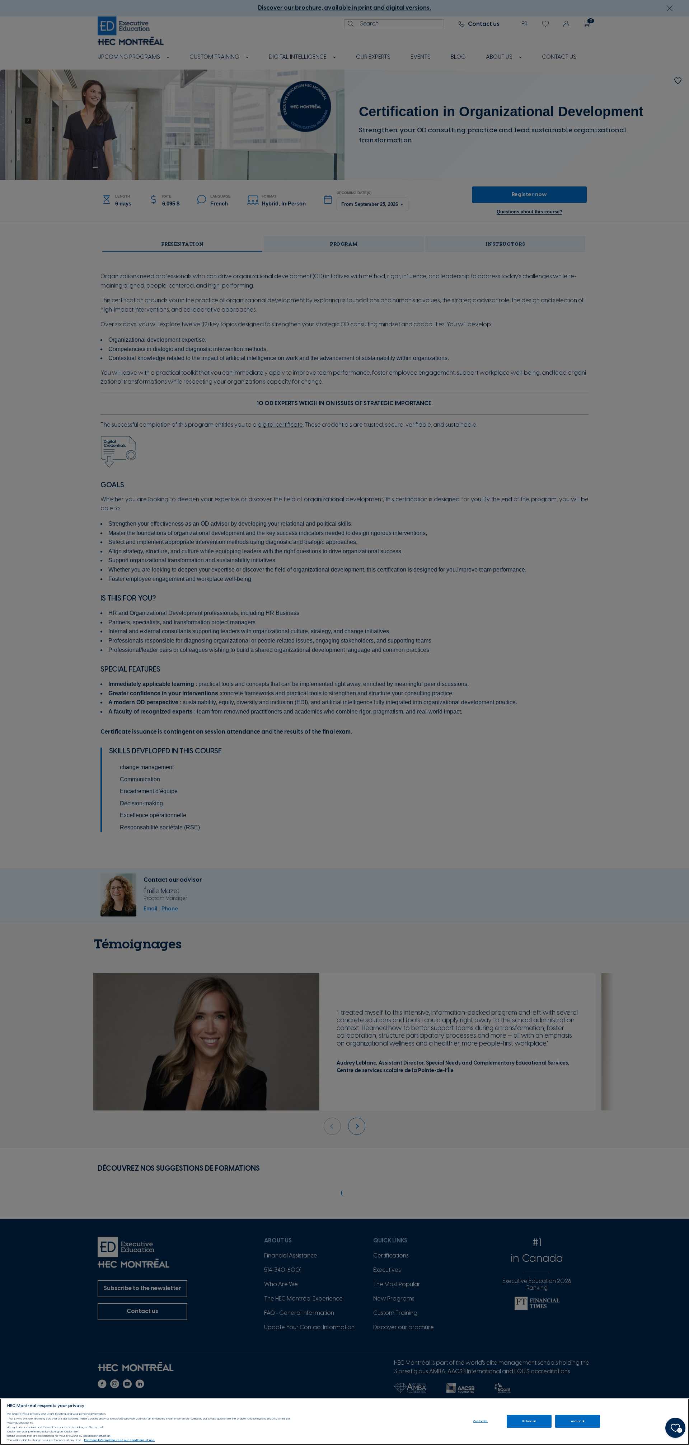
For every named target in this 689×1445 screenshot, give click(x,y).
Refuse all (528, 1421)
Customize (480, 1421)
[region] (344, 1421)
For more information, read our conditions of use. (119, 1440)
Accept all (577, 1421)
